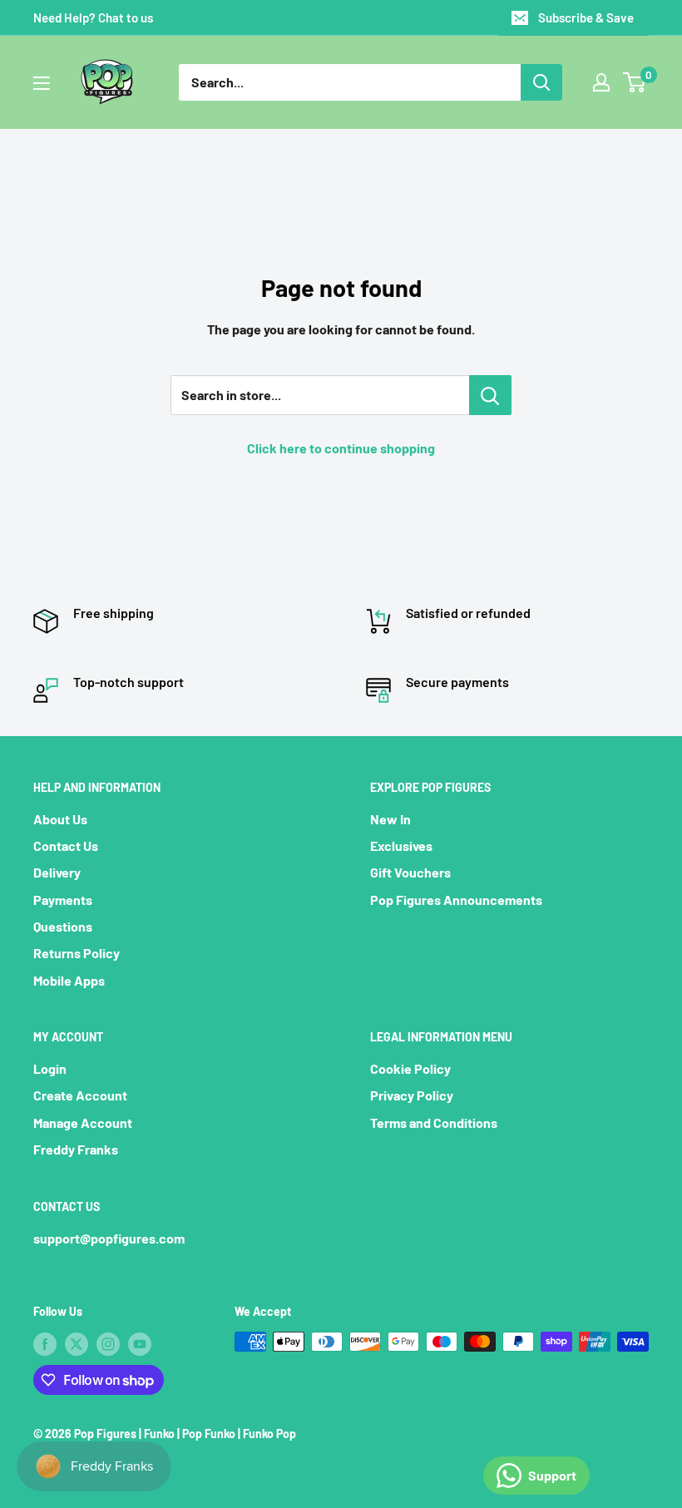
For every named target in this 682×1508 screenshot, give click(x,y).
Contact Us (65, 845)
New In (390, 819)
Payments (62, 899)
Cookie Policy (410, 1068)
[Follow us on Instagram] (108, 1343)
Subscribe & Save (586, 17)
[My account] (601, 82)
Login (50, 1068)
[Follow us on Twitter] (76, 1343)
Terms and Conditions (433, 1122)
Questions (62, 926)
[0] (635, 82)
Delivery (57, 872)
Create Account (80, 1095)
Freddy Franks (75, 1149)
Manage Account (82, 1122)
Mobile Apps (69, 980)
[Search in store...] (490, 395)
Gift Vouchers (410, 872)
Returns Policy (76, 953)
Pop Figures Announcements (456, 899)
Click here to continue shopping (341, 448)
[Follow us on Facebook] (45, 1343)
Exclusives (401, 845)
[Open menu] (41, 83)
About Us (60, 819)
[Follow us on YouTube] (139, 1343)
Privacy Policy (411, 1095)
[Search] (541, 82)
